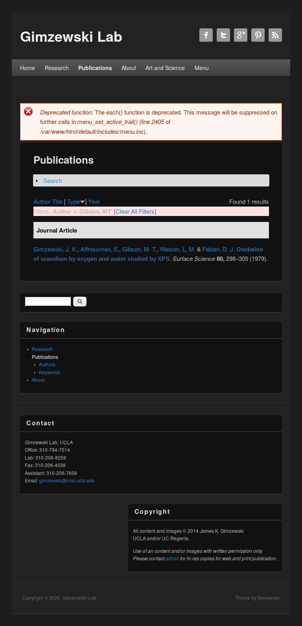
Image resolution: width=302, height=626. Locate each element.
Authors (47, 364)
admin (172, 558)
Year (94, 201)
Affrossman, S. (100, 249)
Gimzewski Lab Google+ (240, 35)
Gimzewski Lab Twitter (223, 35)
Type (73, 201)
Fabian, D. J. (219, 249)
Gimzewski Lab (79, 597)
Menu (202, 68)
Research (57, 68)
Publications (95, 68)
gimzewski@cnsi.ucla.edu (67, 480)
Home (27, 68)
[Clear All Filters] (135, 211)
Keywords (49, 372)
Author (41, 201)
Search (52, 180)
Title (57, 201)
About (129, 68)
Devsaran (269, 597)
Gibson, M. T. (139, 249)
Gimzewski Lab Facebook (206, 35)
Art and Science (165, 68)
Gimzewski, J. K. (55, 249)
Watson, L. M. (177, 249)
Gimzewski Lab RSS (275, 35)
